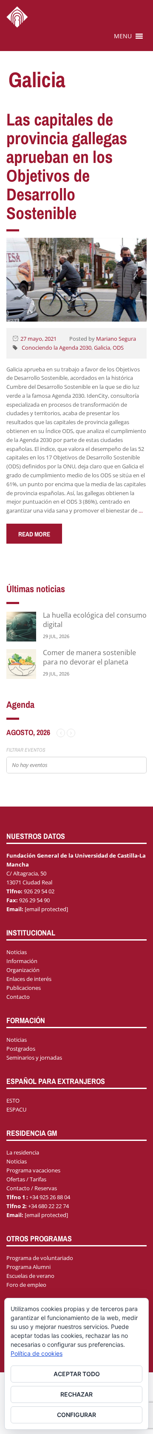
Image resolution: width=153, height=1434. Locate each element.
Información (21, 961)
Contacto (18, 997)
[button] (123, 36)
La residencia (22, 1152)
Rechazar (76, 1394)
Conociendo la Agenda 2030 (56, 347)
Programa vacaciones (33, 1170)
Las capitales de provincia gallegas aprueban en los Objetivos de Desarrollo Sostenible (66, 166)
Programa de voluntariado (39, 1258)
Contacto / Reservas (31, 1188)
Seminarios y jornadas (34, 1057)
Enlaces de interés (28, 979)
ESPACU (16, 1109)
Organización (23, 970)
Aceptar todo (77, 1373)
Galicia (102, 347)
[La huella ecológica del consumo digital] (21, 625)
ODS (118, 347)
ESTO (13, 1100)
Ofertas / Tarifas (26, 1179)
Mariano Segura (116, 338)
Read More (34, 534)
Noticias (16, 952)
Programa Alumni (28, 1267)
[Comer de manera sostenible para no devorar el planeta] (21, 663)
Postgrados (20, 1048)
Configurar (76, 1414)
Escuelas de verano (30, 1276)
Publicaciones (23, 988)
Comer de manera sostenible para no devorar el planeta (89, 657)
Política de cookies (36, 1353)
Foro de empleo (26, 1285)
